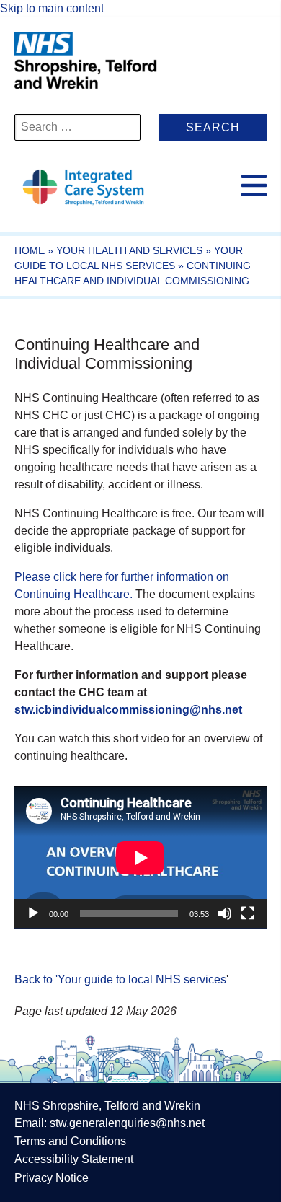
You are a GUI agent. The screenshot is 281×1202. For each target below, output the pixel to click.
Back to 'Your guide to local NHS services (120, 979)
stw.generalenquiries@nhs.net (127, 1123)
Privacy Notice (51, 1178)
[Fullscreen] (248, 913)
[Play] (33, 913)
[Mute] (225, 913)
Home (29, 250)
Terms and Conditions (70, 1141)
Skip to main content (52, 8)
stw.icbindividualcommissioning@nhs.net (128, 709)
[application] (140, 857)
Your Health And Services (129, 250)
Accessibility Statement (73, 1159)
